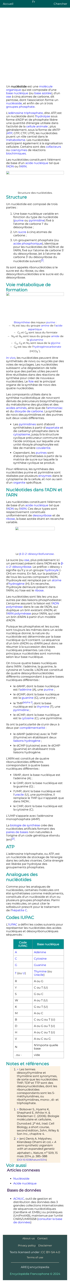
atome (56, 580)
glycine (55, 343)
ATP (9, 133)
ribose (10, 518)
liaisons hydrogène (26, 740)
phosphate (27, 106)
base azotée (43, 93)
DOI (20, 1159)
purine (19, 220)
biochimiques (16, 153)
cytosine (28, 718)
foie (31, 381)
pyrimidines (27, 424)
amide (55, 336)
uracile (19, 794)
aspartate (52, 427)
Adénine (40, 952)
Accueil (8, 4)
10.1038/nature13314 (34, 1159)
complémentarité (32, 727)
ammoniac (55, 408)
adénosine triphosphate (25, 113)
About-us (28, 1238)
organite (19, 482)
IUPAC (12, 924)
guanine (28, 697)
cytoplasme (21, 434)
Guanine (40, 965)
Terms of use (35, 1257)
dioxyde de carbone (29, 411)
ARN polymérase (19, 613)
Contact (42, 1238)
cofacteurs (53, 146)
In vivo (10, 357)
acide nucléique (36, 163)
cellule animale (37, 126)
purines (41, 452)
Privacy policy (27, 1245)
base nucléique (17, 93)
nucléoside (14, 103)
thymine (43, 706)
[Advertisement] (35, 47)
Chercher (60, 4)
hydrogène (17, 583)
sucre (22, 232)
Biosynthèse (22, 322)
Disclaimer (45, 1245)
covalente (43, 448)
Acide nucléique (25, 1183)
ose (8, 96)
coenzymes (19, 150)
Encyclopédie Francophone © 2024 (35, 1274)
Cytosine (40, 958)
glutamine (36, 339)
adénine (26, 689)
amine (45, 325)
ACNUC (18, 1198)
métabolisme (15, 140)
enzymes (45, 475)
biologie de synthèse (25, 825)
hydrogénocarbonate (47, 346)
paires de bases (17, 832)
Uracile (39, 974)
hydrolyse (43, 116)
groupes (12, 106)
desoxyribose (42, 515)
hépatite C (19, 910)
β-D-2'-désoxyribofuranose (36, 553)
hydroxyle (52, 570)
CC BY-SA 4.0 (50, 1252)
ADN (10, 166)
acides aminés (16, 408)
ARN (23, 166)
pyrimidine (37, 220)
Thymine (40, 971)
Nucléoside (21, 1178)
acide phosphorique (27, 243)
